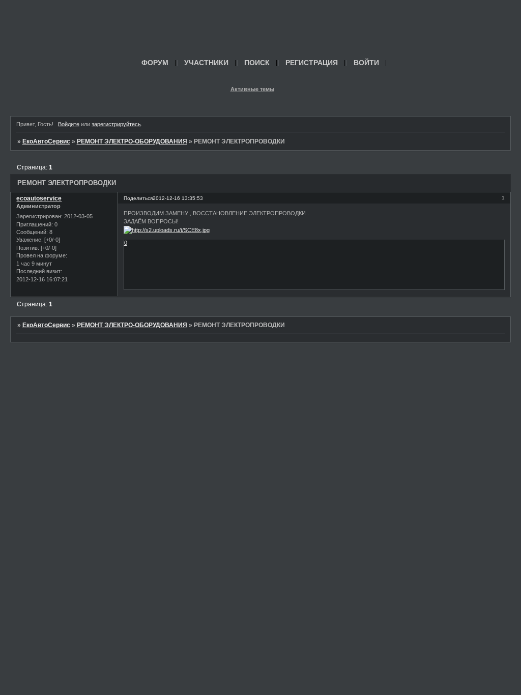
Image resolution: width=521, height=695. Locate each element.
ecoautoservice (39, 198)
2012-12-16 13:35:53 (178, 198)
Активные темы (252, 89)
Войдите (68, 124)
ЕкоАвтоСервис (46, 141)
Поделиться (138, 198)
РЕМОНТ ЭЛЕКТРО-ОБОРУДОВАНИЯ (132, 141)
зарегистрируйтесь (116, 124)
